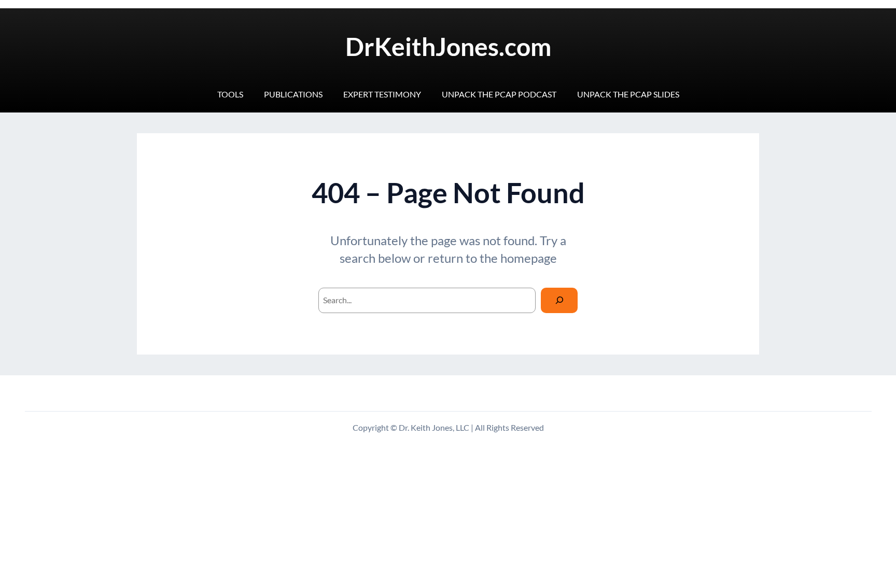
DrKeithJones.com (448, 46)
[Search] (559, 300)
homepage (528, 257)
